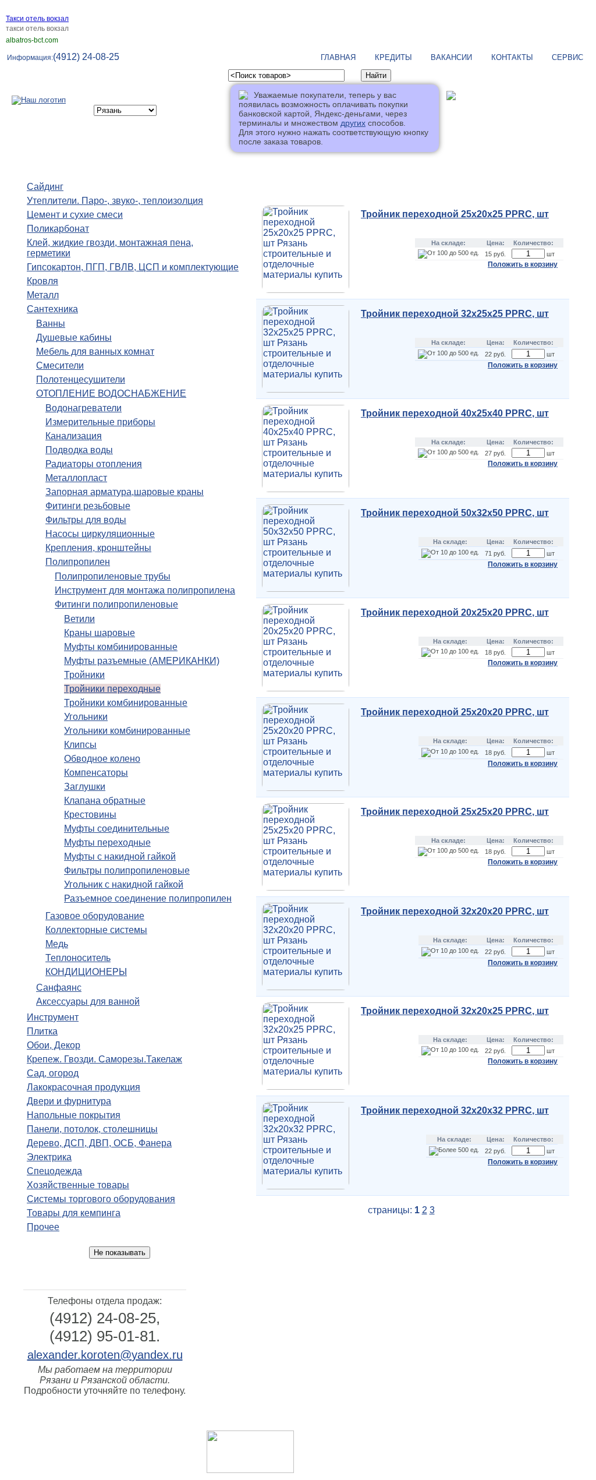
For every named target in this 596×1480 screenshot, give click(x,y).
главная (338, 57)
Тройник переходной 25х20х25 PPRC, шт (455, 214)
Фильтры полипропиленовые (127, 870)
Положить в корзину (523, 264)
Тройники (84, 675)
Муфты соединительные (116, 828)
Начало (256, 172)
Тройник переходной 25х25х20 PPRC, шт (455, 812)
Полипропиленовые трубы (113, 576)
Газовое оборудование (94, 916)
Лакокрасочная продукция (83, 1087)
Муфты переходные (107, 842)
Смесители (60, 365)
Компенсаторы (96, 773)
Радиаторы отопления (93, 464)
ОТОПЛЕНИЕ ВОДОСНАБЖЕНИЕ (111, 393)
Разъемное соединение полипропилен (148, 898)
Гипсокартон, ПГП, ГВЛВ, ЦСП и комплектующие (133, 267)
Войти (458, 115)
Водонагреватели (83, 408)
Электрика (49, 1157)
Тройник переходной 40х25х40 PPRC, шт (455, 413)
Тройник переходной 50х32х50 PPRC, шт (455, 513)
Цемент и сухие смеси (75, 215)
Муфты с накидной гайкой (120, 856)
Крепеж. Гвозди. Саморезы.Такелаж (104, 1059)
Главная (385, 1421)
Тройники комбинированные (125, 703)
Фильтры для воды (85, 520)
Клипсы (80, 745)
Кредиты (393, 57)
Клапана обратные (105, 801)
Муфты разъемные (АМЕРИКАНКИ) (141, 661)
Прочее (43, 1227)
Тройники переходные (112, 689)
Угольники (86, 717)
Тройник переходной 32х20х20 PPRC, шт (455, 911)
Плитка (42, 1031)
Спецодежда (54, 1171)
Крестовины (90, 815)
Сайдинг (45, 187)
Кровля (42, 281)
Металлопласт (76, 478)
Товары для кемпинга (73, 1213)
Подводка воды (79, 450)
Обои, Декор (53, 1045)
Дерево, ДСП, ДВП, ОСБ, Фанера (99, 1143)
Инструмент (53, 1017)
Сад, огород (53, 1073)
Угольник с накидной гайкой (123, 884)
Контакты (512, 57)
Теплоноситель (78, 958)
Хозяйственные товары (78, 1185)
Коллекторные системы (96, 930)
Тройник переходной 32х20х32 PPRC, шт (455, 1110)
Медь (56, 944)
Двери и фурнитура (69, 1101)
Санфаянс (58, 987)
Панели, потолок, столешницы (92, 1129)
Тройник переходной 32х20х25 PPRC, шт (455, 1011)
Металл (43, 295)
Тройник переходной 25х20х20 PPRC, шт (455, 712)
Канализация (73, 436)
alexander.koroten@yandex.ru (105, 1354)
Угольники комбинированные (127, 731)
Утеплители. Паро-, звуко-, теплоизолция (115, 201)
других (353, 123)
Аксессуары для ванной (88, 1001)
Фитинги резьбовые (87, 506)
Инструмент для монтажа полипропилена (145, 590)
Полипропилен (77, 562)
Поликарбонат (58, 229)
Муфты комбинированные (121, 647)
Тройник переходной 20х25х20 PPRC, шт (455, 612)
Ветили (79, 619)
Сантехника (52, 309)
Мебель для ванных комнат (95, 351)
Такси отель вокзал (37, 19)
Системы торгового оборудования (101, 1199)
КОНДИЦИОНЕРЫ (86, 972)
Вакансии (451, 57)
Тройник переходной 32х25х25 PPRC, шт (455, 314)
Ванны (50, 324)
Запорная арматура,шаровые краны (124, 492)
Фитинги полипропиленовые (116, 604)
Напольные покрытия (73, 1115)
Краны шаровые (99, 633)
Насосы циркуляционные (100, 534)
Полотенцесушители (80, 379)
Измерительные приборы (100, 422)
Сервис (567, 57)
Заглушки (84, 787)
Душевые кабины (74, 337)
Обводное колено (102, 759)
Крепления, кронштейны (98, 548)
